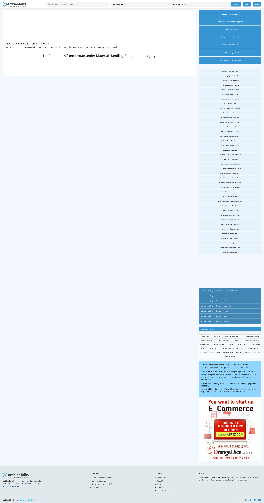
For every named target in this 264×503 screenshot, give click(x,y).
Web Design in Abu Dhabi (28, 500)
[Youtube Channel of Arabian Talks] (259, 500)
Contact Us (161, 478)
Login (247, 4)
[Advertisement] (67, 27)
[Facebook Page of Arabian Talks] (241, 500)
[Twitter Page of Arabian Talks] (246, 500)
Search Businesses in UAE (102, 484)
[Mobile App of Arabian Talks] (250, 500)
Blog (257, 4)
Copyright (161, 484)
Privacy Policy (162, 487)
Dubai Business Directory (101, 478)
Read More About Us (11, 486)
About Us (160, 481)
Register (236, 4)
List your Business (99, 481)
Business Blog (97, 487)
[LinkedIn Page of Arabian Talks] (255, 500)
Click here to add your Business (234, 391)
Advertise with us (163, 490)
